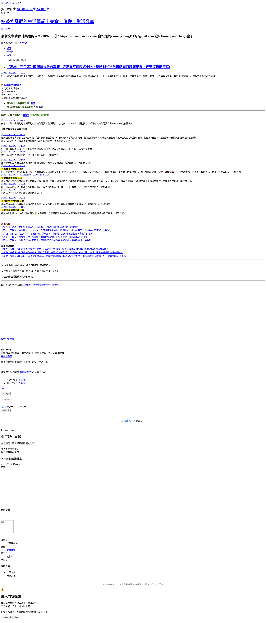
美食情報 (23, 43)
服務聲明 (159, 584)
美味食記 (22, 380)
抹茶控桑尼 (6, 356)
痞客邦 (23, 372)
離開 (16, 617)
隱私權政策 (148, 584)
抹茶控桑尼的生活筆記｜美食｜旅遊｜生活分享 (47, 21)
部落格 (10, 52)
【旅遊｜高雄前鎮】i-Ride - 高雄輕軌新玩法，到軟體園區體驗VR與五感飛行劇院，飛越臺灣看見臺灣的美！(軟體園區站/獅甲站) (63, 256)
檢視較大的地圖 (7, 339)
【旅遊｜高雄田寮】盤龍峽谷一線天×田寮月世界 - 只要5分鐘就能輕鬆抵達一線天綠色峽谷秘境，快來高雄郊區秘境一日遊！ (62, 252)
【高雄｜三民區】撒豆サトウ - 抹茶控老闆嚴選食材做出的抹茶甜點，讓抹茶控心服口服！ (45, 237)
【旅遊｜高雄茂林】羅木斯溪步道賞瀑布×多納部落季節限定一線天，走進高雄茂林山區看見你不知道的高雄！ (55, 249)
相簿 (9, 48)
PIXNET (112, 584)
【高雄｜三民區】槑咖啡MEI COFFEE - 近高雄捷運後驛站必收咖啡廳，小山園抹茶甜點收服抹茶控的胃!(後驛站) (56, 230)
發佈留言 (5, 411)
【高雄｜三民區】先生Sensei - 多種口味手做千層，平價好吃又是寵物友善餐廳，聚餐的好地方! (47, 233)
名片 (9, 55)
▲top (3, 388)
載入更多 (5, 394)
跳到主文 (5, 29)
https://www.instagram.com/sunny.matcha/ (43, 285)
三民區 (21, 383)
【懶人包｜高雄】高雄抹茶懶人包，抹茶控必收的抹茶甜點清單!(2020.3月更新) (39, 227)
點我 (33, 103)
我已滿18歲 (6, 617)
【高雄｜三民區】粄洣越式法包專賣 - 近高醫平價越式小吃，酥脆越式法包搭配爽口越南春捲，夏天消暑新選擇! (88, 67)
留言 (29, 372)
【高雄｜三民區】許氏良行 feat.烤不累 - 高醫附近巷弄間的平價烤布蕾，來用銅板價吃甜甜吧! (46, 240)
